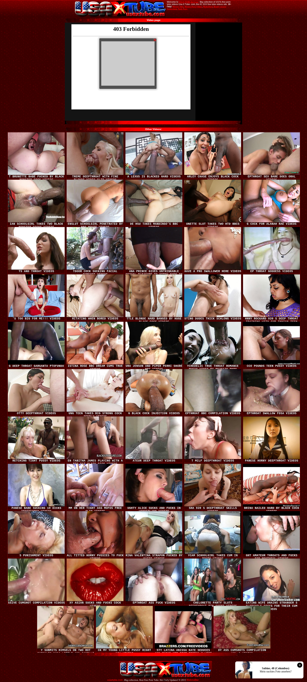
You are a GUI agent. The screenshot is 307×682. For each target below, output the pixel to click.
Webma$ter (193, 680)
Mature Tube (178, 6)
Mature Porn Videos (193, 6)
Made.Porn (208, 6)
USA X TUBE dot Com (188, 2)
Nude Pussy (183, 9)
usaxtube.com (115, 680)
